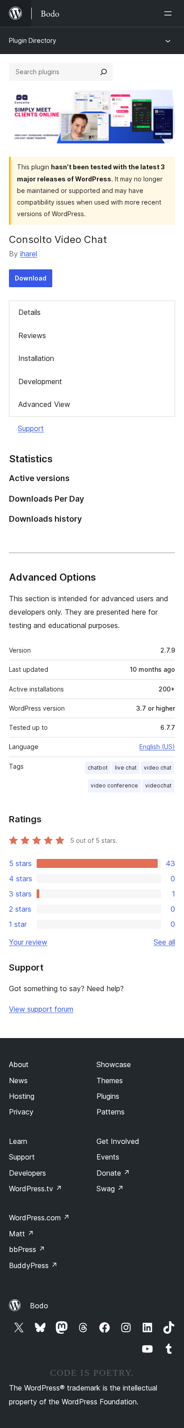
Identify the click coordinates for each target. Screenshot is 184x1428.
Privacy (21, 1111)
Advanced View (44, 404)
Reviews (32, 335)
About (19, 1064)
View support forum (41, 1009)
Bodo (39, 1305)
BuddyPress (33, 1265)
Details (29, 312)
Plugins (107, 1096)
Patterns (110, 1111)
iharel (28, 253)
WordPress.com (39, 1217)
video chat (157, 767)
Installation (36, 358)
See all (164, 942)
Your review (28, 942)
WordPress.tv (35, 1188)
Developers (27, 1172)
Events (107, 1156)
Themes (109, 1080)
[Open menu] (169, 13)
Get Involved (117, 1141)
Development (40, 381)
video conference (114, 785)
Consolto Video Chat (58, 239)
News (18, 1080)
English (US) (157, 746)
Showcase (113, 1064)
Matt (21, 1233)
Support (31, 428)
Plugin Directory (32, 40)
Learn (18, 1141)
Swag (110, 1188)
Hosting (21, 1096)
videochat (158, 785)
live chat (126, 767)
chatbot (98, 767)
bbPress (27, 1249)
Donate (113, 1172)
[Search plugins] (104, 72)
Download (30, 278)
